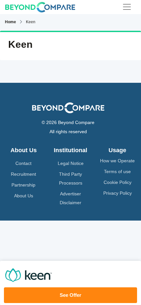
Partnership (23, 185)
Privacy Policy (117, 193)
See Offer (70, 295)
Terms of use (117, 171)
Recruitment (23, 174)
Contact (23, 163)
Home (10, 22)
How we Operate (117, 160)
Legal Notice (71, 163)
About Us (23, 195)
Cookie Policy (117, 182)
